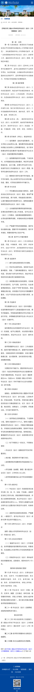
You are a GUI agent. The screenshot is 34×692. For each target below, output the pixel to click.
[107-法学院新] (11, 2)
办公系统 (15, 669)
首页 (9, 22)
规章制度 (20, 22)
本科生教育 (14, 22)
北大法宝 (18, 672)
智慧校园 (23, 669)
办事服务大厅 (6, 669)
